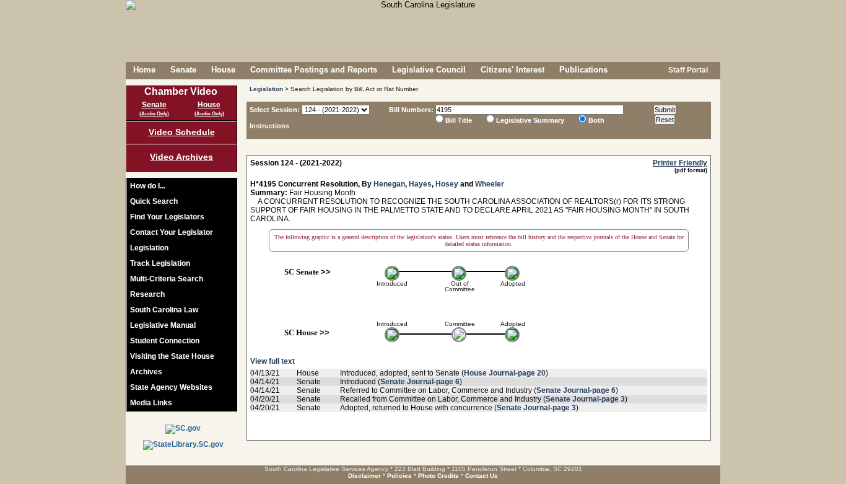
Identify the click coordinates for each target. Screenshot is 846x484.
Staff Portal (687, 70)
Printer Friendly (680, 163)
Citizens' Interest (512, 69)
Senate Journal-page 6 (420, 381)
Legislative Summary (530, 120)
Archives (146, 371)
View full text (272, 361)
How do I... (147, 186)
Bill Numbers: (411, 109)
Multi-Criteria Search (166, 279)
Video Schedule (182, 132)
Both (596, 120)
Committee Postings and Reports (313, 69)
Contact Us (481, 475)
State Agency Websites (171, 387)
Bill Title (458, 120)
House (223, 69)
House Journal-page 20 (505, 373)
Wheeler (489, 184)
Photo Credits (438, 475)
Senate (183, 69)
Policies (399, 475)
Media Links (151, 402)
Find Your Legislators (167, 217)
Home (144, 69)
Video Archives (181, 157)
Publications (583, 69)
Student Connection (164, 341)
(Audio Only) (154, 114)
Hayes (420, 184)
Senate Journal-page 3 (585, 399)
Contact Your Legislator (171, 232)
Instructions (269, 126)
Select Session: (275, 109)
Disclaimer (364, 475)
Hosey (446, 184)
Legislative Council (429, 69)
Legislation (149, 248)
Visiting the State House (172, 356)
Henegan (389, 184)
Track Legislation (160, 263)
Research (147, 294)
